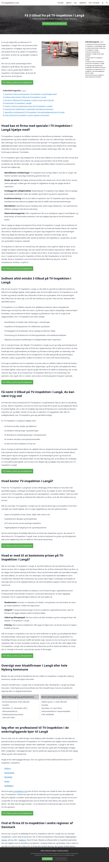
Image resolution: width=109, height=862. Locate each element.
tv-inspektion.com (20, 791)
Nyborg (7, 768)
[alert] (54, 854)
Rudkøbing (8, 785)
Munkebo (8, 777)
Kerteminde (9, 772)
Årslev (6, 781)
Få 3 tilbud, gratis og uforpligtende (54, 24)
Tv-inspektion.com (10, 2)
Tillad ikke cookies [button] (60, 858)
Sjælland (82, 3)
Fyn (75, 3)
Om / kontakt (94, 3)
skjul (23, 91)
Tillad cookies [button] (47, 858)
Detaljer (72, 855)
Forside (60, 3)
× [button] (107, 848)
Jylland (68, 3)
